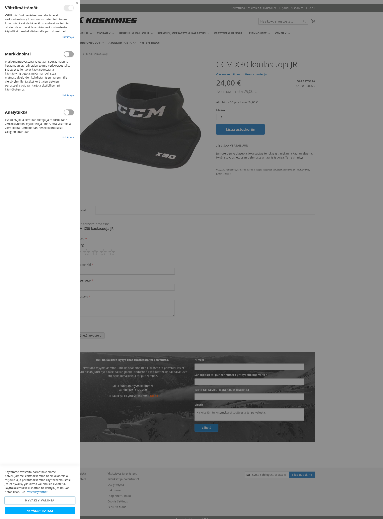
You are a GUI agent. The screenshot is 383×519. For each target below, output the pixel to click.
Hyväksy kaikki (40, 510)
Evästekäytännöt (36, 492)
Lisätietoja (68, 36)
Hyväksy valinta (39, 500)
